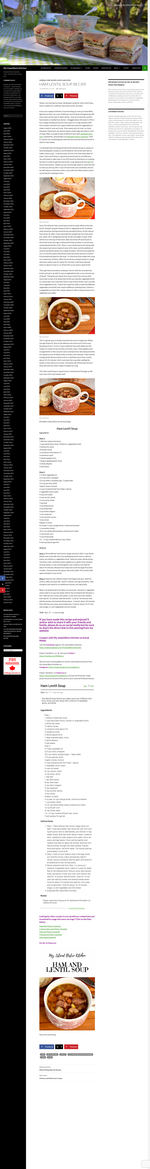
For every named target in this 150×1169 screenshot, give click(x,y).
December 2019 (8, 336)
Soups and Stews (64, 80)
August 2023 (7, 212)
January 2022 (8, 265)
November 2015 (9, 473)
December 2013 (8, 538)
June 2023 (7, 218)
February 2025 (8, 162)
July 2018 (6, 383)
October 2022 (8, 240)
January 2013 (8, 569)
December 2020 (8, 302)
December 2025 (8, 145)
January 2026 (8, 142)
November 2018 (9, 372)
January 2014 (8, 535)
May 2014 (7, 524)
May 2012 (7, 591)
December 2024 (8, 167)
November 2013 (9, 541)
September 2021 (9, 277)
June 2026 (7, 131)
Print (92, 686)
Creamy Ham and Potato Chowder (53, 929)
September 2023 (9, 209)
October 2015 (8, 476)
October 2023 (8, 207)
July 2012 (6, 585)
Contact (126, 68)
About (116, 68)
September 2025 (9, 150)
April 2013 (7, 560)
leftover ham (52, 1054)
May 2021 (7, 288)
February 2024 (8, 195)
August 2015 (7, 482)
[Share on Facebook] (2, 578)
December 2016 (8, 437)
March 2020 (7, 327)
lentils (63, 1054)
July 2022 (6, 249)
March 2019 (7, 361)
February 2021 (8, 296)
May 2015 (7, 490)
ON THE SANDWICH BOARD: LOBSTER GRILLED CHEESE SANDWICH (13, 631)
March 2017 (7, 428)
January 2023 (8, 232)
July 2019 (6, 350)
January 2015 (8, 501)
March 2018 (7, 395)
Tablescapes (136, 68)
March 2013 (7, 563)
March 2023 (7, 226)
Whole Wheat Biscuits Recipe (50, 1068)
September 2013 (9, 546)
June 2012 (7, 588)
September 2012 (9, 580)
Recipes (95, 68)
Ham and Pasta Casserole (49, 932)
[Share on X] (2, 584)
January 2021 (8, 299)
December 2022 (8, 235)
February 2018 (8, 397)
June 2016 (7, 454)
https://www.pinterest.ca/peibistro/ (53, 675)
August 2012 (7, 583)
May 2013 (7, 557)
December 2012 (8, 571)
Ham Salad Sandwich (47, 937)
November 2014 (9, 507)
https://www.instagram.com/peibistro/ (64, 667)
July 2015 (6, 484)
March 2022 (7, 260)
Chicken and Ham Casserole (50, 934)
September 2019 (9, 344)
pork (43, 1057)
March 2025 (7, 159)
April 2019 (7, 358)
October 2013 (8, 543)
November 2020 (9, 305)
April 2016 (7, 459)
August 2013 (7, 549)
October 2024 (8, 173)
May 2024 (7, 187)
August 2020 (7, 313)
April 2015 (7, 493)
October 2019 (8, 341)
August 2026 (7, 128)
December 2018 (8, 369)
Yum (85, 686)
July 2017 (6, 417)
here (89, 162)
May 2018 (7, 389)
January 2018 (8, 400)
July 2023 (6, 215)
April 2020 (7, 324)
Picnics (87, 68)
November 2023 (9, 204)
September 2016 (9, 445)
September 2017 (9, 411)
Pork (48, 80)
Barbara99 (62, 89)
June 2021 (7, 285)
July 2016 (6, 451)
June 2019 (7, 352)
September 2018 (9, 378)
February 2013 (8, 566)
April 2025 (7, 156)
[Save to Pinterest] (2, 590)
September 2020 (9, 310)
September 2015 (9, 479)
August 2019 (7, 347)
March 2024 (7, 192)
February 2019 (8, 364)
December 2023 (8, 201)
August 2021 (7, 279)
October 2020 (8, 308)
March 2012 (7, 597)
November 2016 (9, 440)
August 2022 (7, 246)
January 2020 (8, 333)
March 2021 (7, 294)
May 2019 (7, 355)
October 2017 (8, 409)
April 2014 (7, 527)
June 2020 (7, 319)
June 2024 (7, 184)
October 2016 (8, 442)
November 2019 (9, 338)
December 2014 (8, 504)
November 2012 (9, 574)
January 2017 (8, 434)
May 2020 (7, 322)
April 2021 (7, 291)
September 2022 (9, 243)
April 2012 (7, 594)
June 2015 (7, 487)
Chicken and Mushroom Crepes (50, 1077)
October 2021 (8, 274)
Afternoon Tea (46, 68)
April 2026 (7, 134)
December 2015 (8, 470)
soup (50, 1057)
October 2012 (8, 577)
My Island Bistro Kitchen (15, 68)
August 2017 (7, 414)
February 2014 (8, 532)
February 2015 (8, 498)
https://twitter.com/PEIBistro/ (51, 656)
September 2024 (9, 176)
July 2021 (6, 282)
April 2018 (7, 392)
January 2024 (8, 198)
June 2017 (7, 420)
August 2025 (7, 153)
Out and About (75, 68)
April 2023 (7, 223)
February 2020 (8, 330)
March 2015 (7, 496)
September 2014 (9, 512)
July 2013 (6, 552)
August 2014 (7, 515)
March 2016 (7, 462)
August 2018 (7, 381)
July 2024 (6, 181)
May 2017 (7, 423)
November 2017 (9, 406)
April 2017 (7, 425)
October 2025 (8, 148)
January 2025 (8, 164)
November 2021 (9, 271)
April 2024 (7, 190)
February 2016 (8, 465)
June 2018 (7, 386)
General (42, 80)
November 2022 (9, 237)
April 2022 (7, 257)
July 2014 (6, 518)
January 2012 (8, 602)
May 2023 (7, 221)
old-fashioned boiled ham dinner (80, 1054)
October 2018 (8, 375)
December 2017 (8, 403)
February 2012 (8, 600)
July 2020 (6, 316)
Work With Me (106, 68)
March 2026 (7, 136)
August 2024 (7, 178)
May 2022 (7, 254)
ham (42, 1054)
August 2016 (7, 448)
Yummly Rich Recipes (76, 908)
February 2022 (8, 263)
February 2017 (8, 431)
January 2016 (8, 468)
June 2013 (7, 555)
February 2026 (8, 139)
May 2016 (7, 456)
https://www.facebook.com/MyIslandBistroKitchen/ (60, 647)
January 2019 (8, 367)
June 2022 (7, 251)
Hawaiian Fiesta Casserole (77, 136)
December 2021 (8, 268)
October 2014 (8, 510)
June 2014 (7, 521)
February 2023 (8, 229)
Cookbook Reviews (60, 68)
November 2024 (9, 170)
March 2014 (7, 529)
